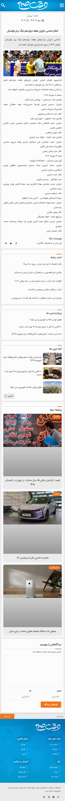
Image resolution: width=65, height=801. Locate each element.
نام (30, 690)
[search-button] (3, 5)
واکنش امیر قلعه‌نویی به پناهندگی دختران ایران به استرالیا (38, 272)
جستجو (7, 716)
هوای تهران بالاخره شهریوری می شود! (46, 319)
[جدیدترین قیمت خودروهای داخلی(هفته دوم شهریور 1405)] (52, 359)
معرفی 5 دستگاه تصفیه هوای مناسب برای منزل (32, 631)
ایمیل (59, 690)
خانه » (35, 15)
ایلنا (51, 238)
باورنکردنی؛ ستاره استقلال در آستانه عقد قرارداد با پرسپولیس (37, 298)
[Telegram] (53, 797)
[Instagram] (58, 797)
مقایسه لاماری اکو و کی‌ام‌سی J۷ (32, 558)
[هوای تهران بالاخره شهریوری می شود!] (52, 387)
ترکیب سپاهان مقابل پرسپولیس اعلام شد (45, 289)
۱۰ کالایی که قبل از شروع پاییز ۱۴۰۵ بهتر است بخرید (40, 326)
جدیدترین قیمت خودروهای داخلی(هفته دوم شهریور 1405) (37, 334)
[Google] (49, 797)
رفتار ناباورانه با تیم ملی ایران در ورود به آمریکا (42, 264)
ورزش (29, 15)
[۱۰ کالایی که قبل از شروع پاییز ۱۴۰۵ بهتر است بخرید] (52, 373)
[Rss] (44, 797)
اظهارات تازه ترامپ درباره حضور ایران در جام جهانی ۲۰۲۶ (38, 281)
